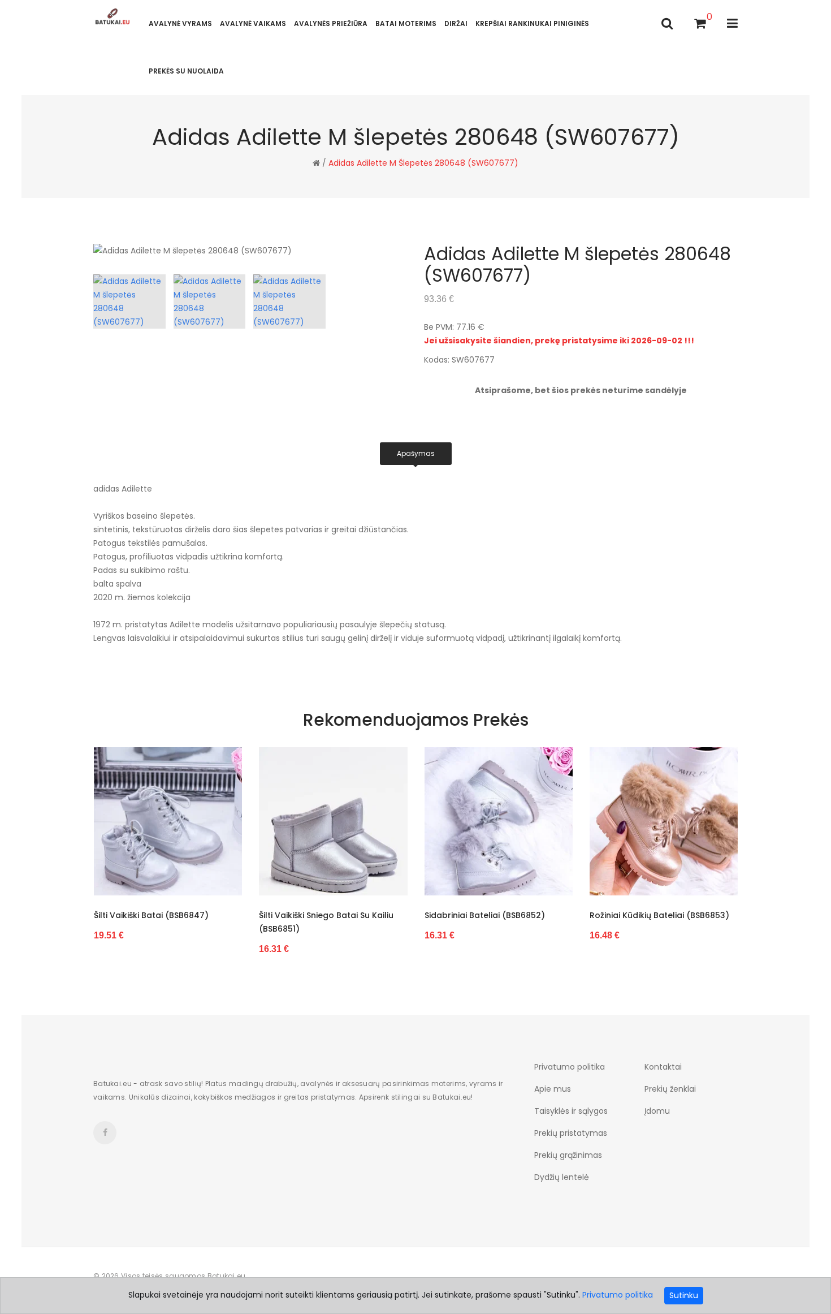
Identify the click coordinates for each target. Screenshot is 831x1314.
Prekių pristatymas (570, 1133)
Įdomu (657, 1111)
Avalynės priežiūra (330, 23)
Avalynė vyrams (180, 23)
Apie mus (552, 1089)
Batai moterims (405, 23)
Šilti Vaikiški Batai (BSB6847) (151, 915)
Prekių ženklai (670, 1089)
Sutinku (683, 1295)
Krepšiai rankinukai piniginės (532, 23)
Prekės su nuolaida (186, 71)
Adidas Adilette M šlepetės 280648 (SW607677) (423, 163)
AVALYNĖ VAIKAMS (253, 23)
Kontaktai (663, 1066)
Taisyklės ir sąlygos (571, 1111)
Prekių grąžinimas (568, 1155)
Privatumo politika (569, 1066)
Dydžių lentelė (561, 1177)
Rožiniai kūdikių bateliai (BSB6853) (659, 915)
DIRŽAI (456, 23)
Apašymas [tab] (416, 453)
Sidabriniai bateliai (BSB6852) (485, 915)
